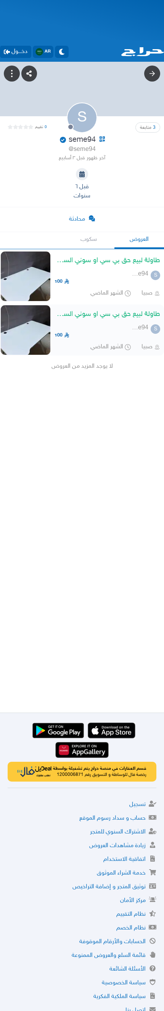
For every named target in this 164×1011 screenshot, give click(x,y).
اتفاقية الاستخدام (124, 859)
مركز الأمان (133, 900)
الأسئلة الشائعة (127, 969)
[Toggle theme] (62, 52)
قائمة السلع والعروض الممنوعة (109, 955)
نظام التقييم (131, 914)
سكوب (88, 239)
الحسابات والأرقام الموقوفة (112, 941)
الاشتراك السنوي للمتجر (118, 832)
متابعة (148, 127)
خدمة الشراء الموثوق (121, 873)
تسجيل (137, 804)
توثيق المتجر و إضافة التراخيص (109, 887)
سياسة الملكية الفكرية (119, 996)
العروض (139, 239)
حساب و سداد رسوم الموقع (112, 818)
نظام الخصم (131, 928)
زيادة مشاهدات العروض (117, 845)
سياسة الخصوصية (124, 983)
